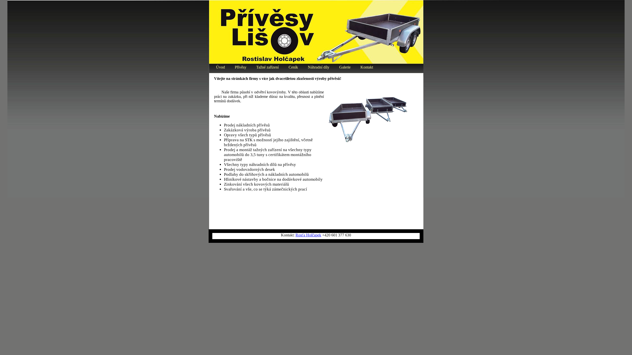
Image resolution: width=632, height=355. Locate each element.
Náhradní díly (318, 67)
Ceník (293, 67)
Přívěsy (240, 67)
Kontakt (366, 67)
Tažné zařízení (267, 67)
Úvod (220, 67)
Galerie (345, 67)
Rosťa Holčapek (308, 235)
